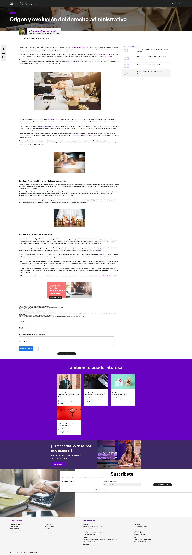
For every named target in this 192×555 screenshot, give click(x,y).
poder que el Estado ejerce (101, 54)
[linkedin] (3, 53)
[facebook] (3, 49)
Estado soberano (96, 250)
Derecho (12, 13)
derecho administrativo (82, 135)
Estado (110, 56)
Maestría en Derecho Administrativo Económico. (104, 276)
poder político (33, 199)
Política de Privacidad (100, 490)
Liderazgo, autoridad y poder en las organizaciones (149, 64)
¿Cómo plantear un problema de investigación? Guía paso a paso (153, 49)
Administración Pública (79, 47)
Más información (58, 464)
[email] (3, 57)
